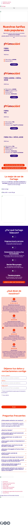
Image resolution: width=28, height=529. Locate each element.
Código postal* (4, 385)
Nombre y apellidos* (5, 375)
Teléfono (3, 380)
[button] (14, 8)
